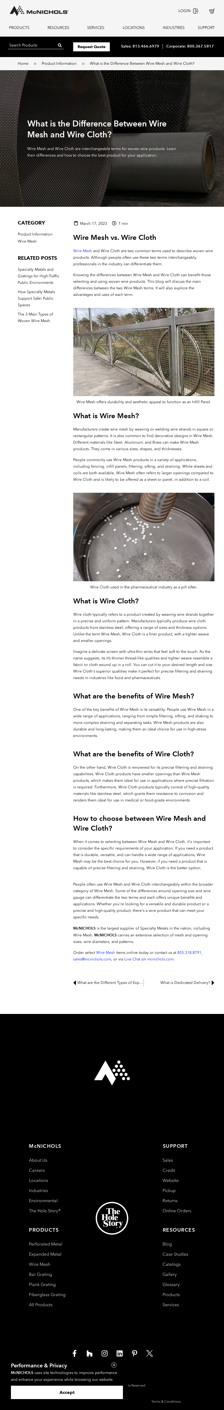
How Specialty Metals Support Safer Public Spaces (36, 298)
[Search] (60, 45)
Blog (167, 1244)
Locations (38, 1180)
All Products (40, 1304)
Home (23, 63)
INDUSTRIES (173, 27)
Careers (37, 1170)
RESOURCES (58, 27)
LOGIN (184, 10)
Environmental (43, 1200)
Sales (168, 1160)
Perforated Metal (45, 1244)
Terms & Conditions (166, 1401)
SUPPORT (206, 27)
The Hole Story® (45, 1210)
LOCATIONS (134, 27)
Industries (38, 1190)
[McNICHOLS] (39, 11)
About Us (38, 1160)
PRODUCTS (19, 27)
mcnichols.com (160, 959)
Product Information (59, 63)
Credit (169, 1170)
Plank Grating (42, 1284)
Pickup (169, 1190)
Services (171, 1304)
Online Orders (177, 1210)
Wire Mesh (82, 251)
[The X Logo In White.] (150, 1353)
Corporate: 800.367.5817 (190, 46)
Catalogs (172, 1264)
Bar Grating (40, 1274)
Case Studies (175, 1254)
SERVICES (95, 27)
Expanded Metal (45, 1254)
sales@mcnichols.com (92, 959)
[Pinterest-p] (135, 1353)
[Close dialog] (114, 1364)
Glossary (171, 1284)
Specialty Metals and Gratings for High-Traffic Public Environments (38, 276)
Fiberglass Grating (47, 1294)
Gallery (170, 1274)
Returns (170, 1200)
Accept (67, 1392)
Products (171, 1294)
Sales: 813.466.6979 (140, 46)
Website (171, 1180)
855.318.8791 (189, 952)
